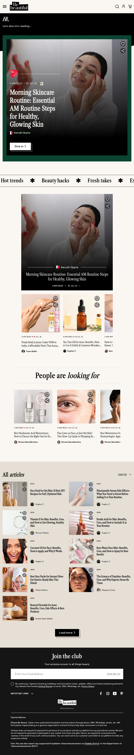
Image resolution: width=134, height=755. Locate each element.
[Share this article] (55, 305)
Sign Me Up (113, 673)
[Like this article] (55, 298)
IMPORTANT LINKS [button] (20, 693)
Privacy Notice (87, 686)
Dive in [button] (19, 146)
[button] (123, 43)
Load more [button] (66, 632)
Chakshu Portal (91, 743)
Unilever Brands (45, 686)
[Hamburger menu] (4, 6)
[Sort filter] (130, 474)
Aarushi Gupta (22, 132)
